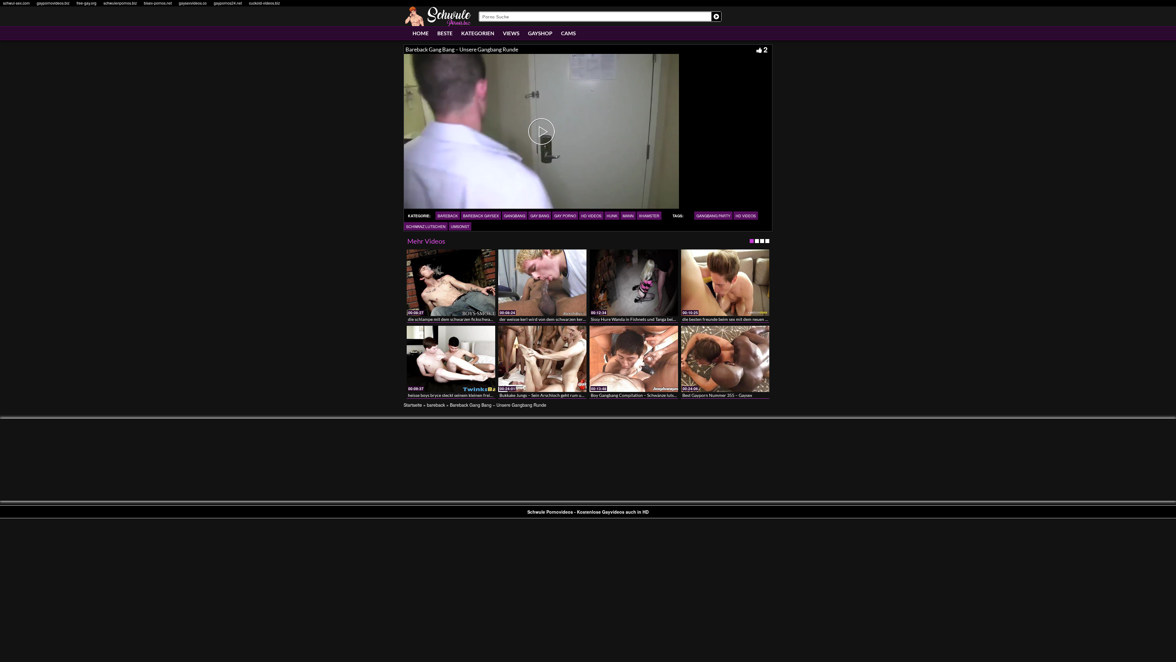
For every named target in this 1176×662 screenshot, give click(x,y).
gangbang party (713, 215)
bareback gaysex (481, 215)
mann (628, 215)
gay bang (539, 215)
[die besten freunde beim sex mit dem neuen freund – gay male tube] (725, 282)
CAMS (568, 33)
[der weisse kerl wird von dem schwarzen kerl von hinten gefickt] (542, 282)
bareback (448, 215)
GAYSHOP (540, 33)
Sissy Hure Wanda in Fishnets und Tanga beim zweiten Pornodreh (652, 319)
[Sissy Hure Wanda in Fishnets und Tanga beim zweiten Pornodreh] (634, 282)
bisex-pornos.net (158, 3)
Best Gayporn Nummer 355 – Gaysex (717, 395)
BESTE (445, 33)
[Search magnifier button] (716, 16)
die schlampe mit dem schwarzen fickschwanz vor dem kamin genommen (476, 319)
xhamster (649, 215)
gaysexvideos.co (193, 3)
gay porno (565, 215)
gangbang (514, 215)
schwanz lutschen (426, 226)
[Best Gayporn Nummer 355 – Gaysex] (725, 359)
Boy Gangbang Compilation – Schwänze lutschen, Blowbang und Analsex (659, 395)
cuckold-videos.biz (264, 3)
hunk (612, 215)
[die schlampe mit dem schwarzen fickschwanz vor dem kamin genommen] (451, 282)
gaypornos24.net (228, 3)
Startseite (413, 405)
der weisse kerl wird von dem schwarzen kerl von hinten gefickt (559, 319)
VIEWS (511, 33)
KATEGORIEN (477, 33)
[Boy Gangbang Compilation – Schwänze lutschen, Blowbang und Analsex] (634, 359)
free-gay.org (86, 3)
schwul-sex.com (16, 3)
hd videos (591, 215)
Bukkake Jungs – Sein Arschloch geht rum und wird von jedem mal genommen (572, 395)
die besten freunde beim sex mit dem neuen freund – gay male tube (745, 319)
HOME (421, 33)
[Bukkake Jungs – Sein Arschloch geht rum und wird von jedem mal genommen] (542, 359)
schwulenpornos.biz (120, 3)
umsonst (460, 226)
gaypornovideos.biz (53, 3)
